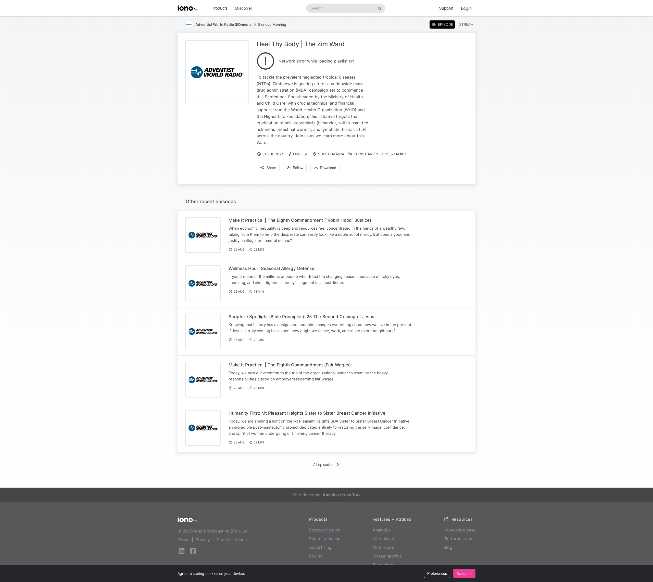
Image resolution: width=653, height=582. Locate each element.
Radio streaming (325, 538)
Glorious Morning (272, 24)
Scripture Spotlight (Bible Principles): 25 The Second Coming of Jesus (301, 316)
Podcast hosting (325, 530)
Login (466, 8)
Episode (445, 24)
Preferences (437, 573)
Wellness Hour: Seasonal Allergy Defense (271, 268)
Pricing (315, 556)
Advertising (320, 547)
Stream (466, 24)
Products (219, 8)
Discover (243, 8)
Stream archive (387, 556)
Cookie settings (231, 539)
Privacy (203, 539)
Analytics (381, 530)
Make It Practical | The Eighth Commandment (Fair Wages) (290, 364)
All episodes (323, 464)
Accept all (464, 573)
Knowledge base (459, 530)
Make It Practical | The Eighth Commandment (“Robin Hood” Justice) (300, 220)
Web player (383, 538)
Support (446, 8)
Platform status (458, 538)
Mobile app (383, 547)
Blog (448, 547)
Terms (183, 539)
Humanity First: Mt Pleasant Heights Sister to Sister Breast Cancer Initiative (307, 413)
